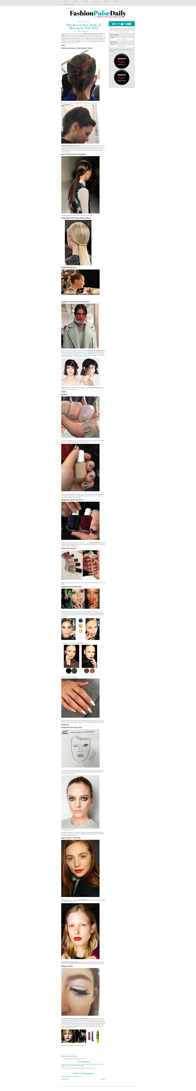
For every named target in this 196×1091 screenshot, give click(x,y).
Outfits (96, 1)
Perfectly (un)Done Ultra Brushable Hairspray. (76, 356)
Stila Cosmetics (73, 900)
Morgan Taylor (73, 611)
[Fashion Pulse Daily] (98, 13)
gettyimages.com (70, 266)
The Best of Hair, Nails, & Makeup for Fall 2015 (83, 26)
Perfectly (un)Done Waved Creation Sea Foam (75, 353)
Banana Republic (67, 350)
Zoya (79, 582)
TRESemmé (86, 103)
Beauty (86, 1)
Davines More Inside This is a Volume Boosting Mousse (74, 150)
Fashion (75, 1)
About (106, 1)
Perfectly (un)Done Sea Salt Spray (96, 353)
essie (73, 543)
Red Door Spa (80, 494)
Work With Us (69, 4)
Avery (91, 440)
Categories (112, 37)
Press (116, 1)
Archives (112, 44)
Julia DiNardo (84, 31)
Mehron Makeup (90, 770)
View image (64, 266)
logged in (69, 1076)
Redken (68, 387)
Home (66, 1)
